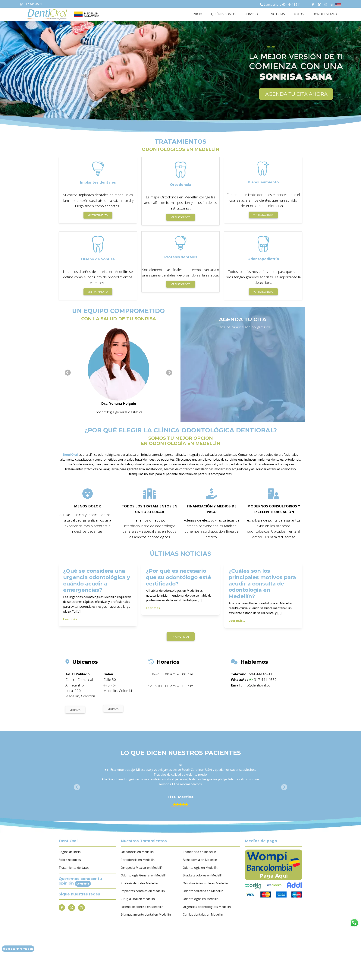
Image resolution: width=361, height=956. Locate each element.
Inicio (197, 14)
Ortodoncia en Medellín (137, 852)
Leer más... (71, 619)
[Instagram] (81, 908)
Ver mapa (75, 709)
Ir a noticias (181, 636)
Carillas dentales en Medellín (203, 914)
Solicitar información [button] (19, 948)
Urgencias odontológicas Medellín (207, 907)
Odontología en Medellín (200, 868)
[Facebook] (62, 907)
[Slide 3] (122, 417)
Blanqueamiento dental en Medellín (146, 914)
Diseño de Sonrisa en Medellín (142, 907)
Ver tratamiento (98, 215)
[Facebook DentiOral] (309, 4)
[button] (244, 77)
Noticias (278, 14)
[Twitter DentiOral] (320, 4)
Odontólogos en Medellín (200, 899)
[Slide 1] (108, 417)
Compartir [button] (82, 883)
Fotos (299, 14)
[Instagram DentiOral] (325, 4)
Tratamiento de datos (74, 868)
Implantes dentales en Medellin (143, 891)
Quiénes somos (223, 14)
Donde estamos (325, 14)
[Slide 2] (115, 417)
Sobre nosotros (70, 860)
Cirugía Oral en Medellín (138, 899)
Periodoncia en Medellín (138, 860)
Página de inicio (70, 852)
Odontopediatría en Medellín (203, 891)
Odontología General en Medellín (144, 875)
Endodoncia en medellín (199, 852)
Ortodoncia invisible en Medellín (205, 883)
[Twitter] (71, 908)
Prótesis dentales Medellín (139, 883)
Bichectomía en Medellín (200, 860)
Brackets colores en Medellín (203, 875)
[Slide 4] (128, 417)
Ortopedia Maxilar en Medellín (142, 868)
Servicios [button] (252, 14)
